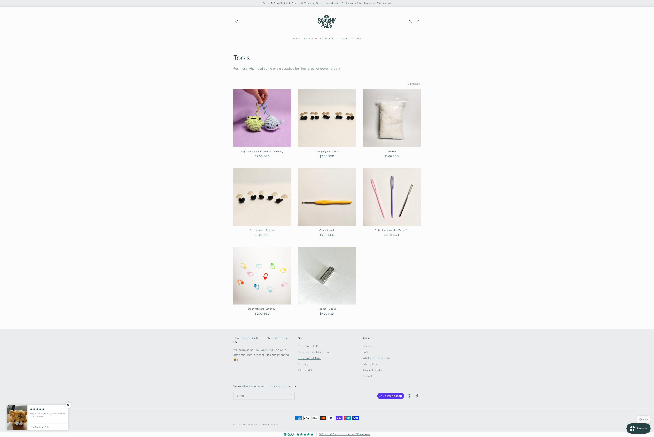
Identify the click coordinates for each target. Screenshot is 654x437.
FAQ (365, 352)
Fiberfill (391, 151)
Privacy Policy (371, 364)
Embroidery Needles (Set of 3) (392, 230)
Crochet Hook (326, 230)
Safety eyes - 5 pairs (327, 151)
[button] (237, 21)
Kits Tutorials (305, 370)
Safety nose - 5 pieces (262, 230)
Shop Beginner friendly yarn (314, 352)
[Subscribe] (290, 396)
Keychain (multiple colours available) (262, 151)
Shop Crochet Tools (309, 358)
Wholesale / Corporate (376, 358)
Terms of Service (373, 370)
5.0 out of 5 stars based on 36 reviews (344, 434)
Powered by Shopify (268, 424)
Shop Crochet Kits (308, 346)
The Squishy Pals (250, 424)
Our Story (368, 346)
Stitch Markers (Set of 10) (262, 308)
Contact (367, 376)
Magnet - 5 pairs (327, 308)
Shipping (303, 364)
